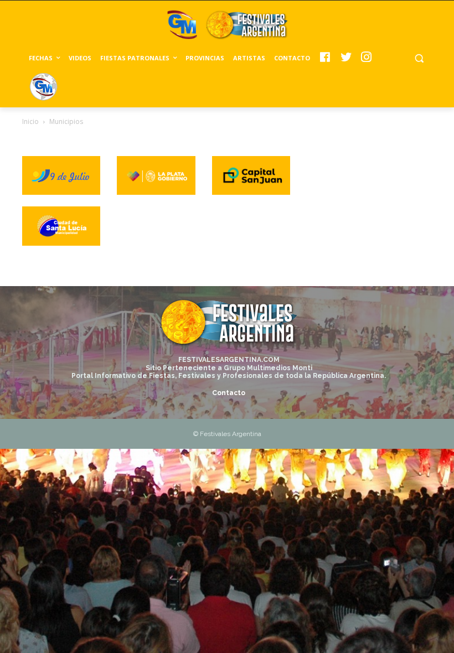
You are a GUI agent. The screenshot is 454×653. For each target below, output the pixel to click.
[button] (419, 58)
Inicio (30, 121)
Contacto (228, 393)
